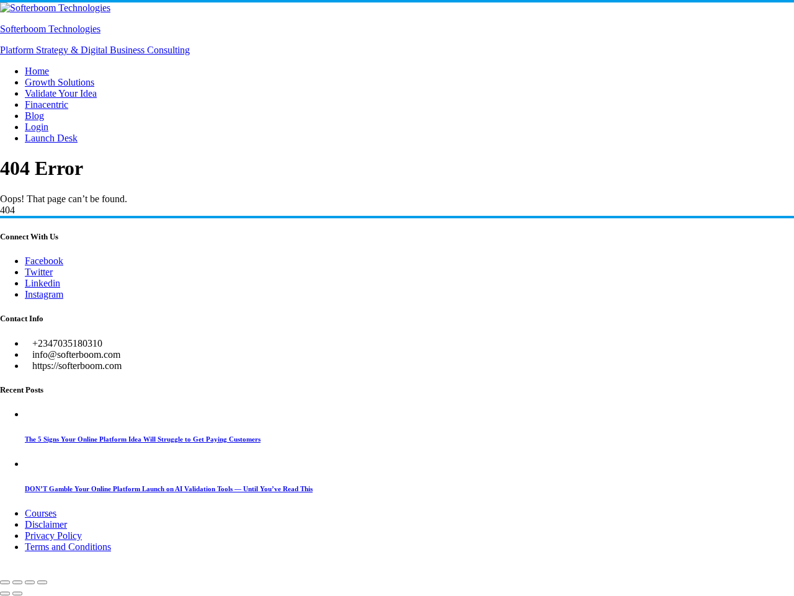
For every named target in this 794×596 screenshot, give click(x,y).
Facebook (44, 261)
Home (37, 71)
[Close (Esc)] (42, 582)
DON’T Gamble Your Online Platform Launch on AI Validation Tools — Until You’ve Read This (169, 488)
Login (36, 127)
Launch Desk (51, 138)
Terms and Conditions (68, 546)
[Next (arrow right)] (17, 593)
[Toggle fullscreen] (17, 582)
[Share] (30, 582)
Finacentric (46, 104)
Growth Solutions (59, 82)
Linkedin (42, 283)
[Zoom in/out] (5, 582)
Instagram (44, 294)
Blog (34, 115)
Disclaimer (46, 524)
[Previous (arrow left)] (5, 593)
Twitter (39, 272)
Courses (40, 513)
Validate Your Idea (61, 93)
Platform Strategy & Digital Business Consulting (95, 50)
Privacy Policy (53, 535)
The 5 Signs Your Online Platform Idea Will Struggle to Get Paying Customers (143, 439)
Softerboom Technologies (50, 29)
